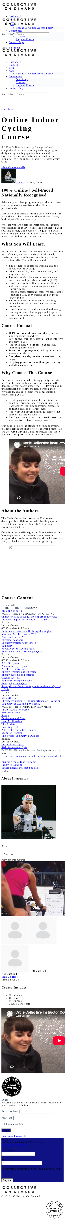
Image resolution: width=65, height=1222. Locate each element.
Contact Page (16, 88)
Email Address (10, 1111)
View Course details (13, 167)
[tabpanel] (32, 390)
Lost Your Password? (13, 1136)
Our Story (22, 79)
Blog (11, 67)
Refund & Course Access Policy (35, 73)
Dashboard (15, 62)
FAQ (11, 70)
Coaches (20, 82)
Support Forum (25, 85)
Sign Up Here (9, 976)
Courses (13, 65)
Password (6, 1118)
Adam (5, 846)
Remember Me (14, 1124)
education (7, 109)
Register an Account (13, 1145)
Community (15, 76)
